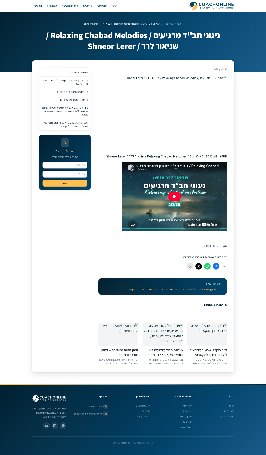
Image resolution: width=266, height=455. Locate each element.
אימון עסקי (187, 411)
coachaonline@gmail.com (88, 413)
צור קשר (38, 5)
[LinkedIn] (55, 425)
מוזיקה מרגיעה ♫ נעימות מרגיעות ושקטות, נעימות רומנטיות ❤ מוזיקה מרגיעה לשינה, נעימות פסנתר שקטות (65, 111)
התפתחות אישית (70, 5)
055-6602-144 (95, 406)
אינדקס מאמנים (143, 405)
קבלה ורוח (52, 5)
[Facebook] (63, 425)
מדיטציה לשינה (149, 289)
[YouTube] (46, 425)
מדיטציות (87, 5)
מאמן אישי (187, 422)
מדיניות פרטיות (227, 416)
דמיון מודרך (131, 289)
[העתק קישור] (190, 266)
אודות (231, 405)
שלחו (64, 183)
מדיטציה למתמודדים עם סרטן (74, 99)
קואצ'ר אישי (186, 427)
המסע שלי (102, 5)
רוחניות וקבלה (143, 416)
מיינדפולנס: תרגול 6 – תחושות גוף (72, 91)
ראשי (114, 5)
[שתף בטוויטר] (198, 266)
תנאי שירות (229, 411)
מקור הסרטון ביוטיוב (215, 245)
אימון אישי (187, 405)
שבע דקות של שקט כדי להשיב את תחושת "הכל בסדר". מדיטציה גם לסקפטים (66, 124)
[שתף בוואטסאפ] (207, 266)
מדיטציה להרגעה (169, 289)
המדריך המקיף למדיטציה (211, 289)
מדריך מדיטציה (185, 416)
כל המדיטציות (188, 289)
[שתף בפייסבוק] (216, 266)
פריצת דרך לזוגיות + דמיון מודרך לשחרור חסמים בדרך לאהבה (65, 82)
